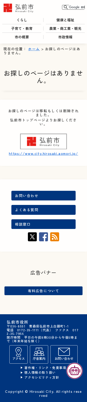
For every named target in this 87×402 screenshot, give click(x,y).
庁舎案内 (39, 358)
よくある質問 (27, 209)
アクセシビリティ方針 (41, 377)
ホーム (34, 48)
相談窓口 (23, 224)
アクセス (18, 358)
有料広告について (43, 290)
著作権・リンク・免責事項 (45, 368)
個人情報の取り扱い (40, 372)
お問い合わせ (27, 195)
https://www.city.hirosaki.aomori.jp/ (43, 153)
